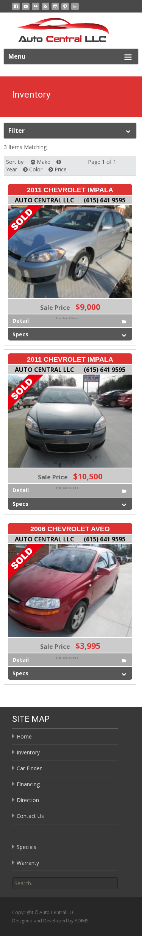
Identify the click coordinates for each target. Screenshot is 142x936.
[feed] (45, 9)
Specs (20, 334)
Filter (16, 130)
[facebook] (16, 9)
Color (35, 169)
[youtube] (26, 9)
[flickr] (35, 9)
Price (60, 169)
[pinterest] (65, 9)
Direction (28, 800)
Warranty (28, 862)
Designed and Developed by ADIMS (50, 920)
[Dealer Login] (75, 9)
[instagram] (55, 9)
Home (24, 736)
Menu (16, 56)
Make (42, 161)
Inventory (28, 752)
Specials (26, 846)
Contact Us (30, 815)
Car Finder (29, 768)
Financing (28, 784)
